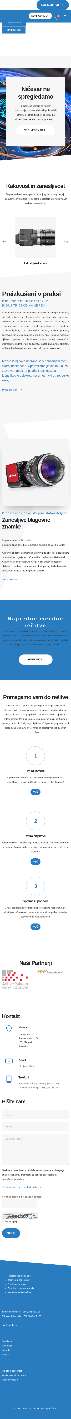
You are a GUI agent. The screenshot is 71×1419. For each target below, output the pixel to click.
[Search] (55, 18)
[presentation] (5, 241)
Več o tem (7, 579)
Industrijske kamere (35, 263)
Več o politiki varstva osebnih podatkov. (22, 1187)
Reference (34, 659)
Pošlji (11, 1233)
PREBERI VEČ (10, 389)
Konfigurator (50, 5)
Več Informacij (34, 130)
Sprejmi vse (14, 30)
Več (35, 792)
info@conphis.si (26, 1066)
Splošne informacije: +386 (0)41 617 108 (38, 1083)
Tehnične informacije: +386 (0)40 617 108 (39, 1087)
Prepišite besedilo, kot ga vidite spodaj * (22, 1196)
